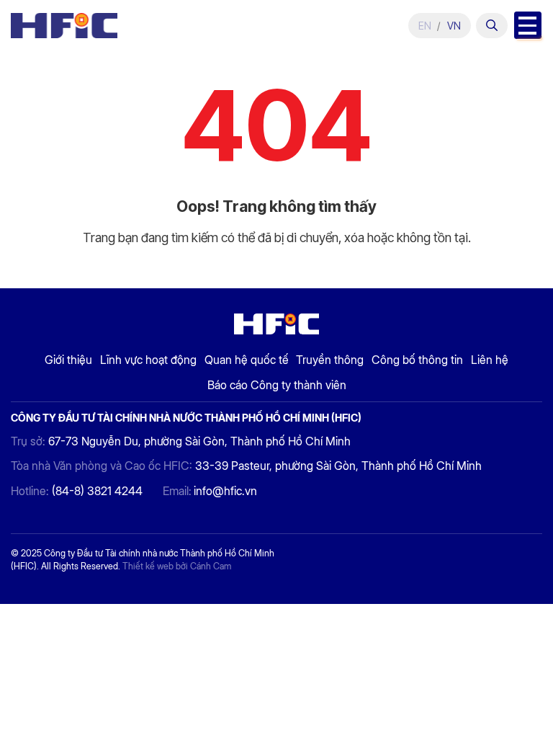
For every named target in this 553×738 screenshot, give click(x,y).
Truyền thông (330, 360)
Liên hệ (489, 360)
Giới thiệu (68, 360)
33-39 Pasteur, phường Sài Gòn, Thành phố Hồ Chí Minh (338, 466)
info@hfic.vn (225, 491)
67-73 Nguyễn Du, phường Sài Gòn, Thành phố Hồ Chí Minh (199, 441)
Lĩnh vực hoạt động (148, 360)
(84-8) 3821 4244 (97, 491)
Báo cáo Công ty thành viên (276, 385)
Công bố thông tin (417, 360)
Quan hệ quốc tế (246, 360)
